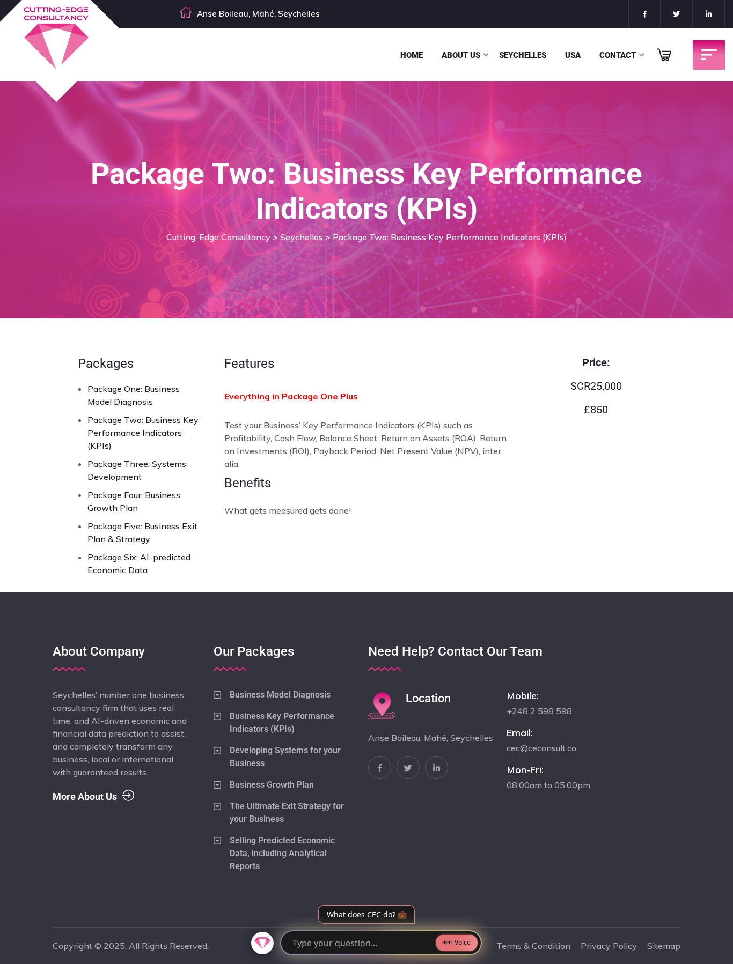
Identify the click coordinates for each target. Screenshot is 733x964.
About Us (461, 55)
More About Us (85, 796)
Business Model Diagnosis (280, 694)
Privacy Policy (609, 945)
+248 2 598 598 (539, 711)
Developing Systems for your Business (285, 756)
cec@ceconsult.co (541, 748)
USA (573, 55)
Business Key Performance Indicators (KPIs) (282, 722)
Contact (617, 55)
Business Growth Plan (272, 785)
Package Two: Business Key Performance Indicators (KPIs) (143, 432)
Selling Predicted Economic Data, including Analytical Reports (282, 853)
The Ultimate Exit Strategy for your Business (287, 812)
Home (411, 55)
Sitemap (663, 945)
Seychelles (522, 55)
